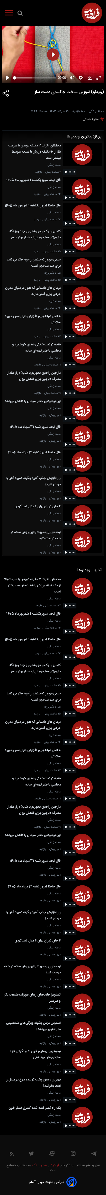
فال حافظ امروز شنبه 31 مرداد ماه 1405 (34, 452)
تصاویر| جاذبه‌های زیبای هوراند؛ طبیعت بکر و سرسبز (32, 998)
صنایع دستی (91, 119)
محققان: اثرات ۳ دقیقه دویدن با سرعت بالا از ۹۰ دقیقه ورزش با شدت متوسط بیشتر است (34, 152)
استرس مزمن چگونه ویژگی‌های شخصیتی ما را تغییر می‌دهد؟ (33, 1026)
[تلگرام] (93, 1155)
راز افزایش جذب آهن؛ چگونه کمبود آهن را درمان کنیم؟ (33, 481)
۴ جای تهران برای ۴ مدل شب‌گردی (37, 506)
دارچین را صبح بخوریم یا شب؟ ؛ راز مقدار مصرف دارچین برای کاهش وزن (34, 376)
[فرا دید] (92, 13)
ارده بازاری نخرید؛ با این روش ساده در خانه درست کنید (36, 535)
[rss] (12, 1154)
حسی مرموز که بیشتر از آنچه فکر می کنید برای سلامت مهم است (34, 263)
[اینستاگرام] (73, 1154)
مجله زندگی (54, 165)
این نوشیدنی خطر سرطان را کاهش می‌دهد (33, 401)
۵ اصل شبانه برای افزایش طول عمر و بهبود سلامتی (33, 319)
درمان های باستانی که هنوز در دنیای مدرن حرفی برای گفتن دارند (33, 291)
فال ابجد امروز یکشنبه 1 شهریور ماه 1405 (33, 180)
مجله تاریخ (54, 301)
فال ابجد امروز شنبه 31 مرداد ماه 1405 (35, 427)
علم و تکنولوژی (52, 273)
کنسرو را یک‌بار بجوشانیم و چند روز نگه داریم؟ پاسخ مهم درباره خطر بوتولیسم (35, 234)
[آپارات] (52, 1154)
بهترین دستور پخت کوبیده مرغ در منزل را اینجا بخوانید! (33, 1083)
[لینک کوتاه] (6, 93)
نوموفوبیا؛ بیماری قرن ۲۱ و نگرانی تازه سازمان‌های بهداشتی (35, 1054)
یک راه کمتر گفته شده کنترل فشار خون (34, 1108)
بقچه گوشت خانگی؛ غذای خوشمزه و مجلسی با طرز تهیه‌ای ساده (36, 348)
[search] (20, 14)
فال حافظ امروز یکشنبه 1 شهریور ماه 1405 (33, 205)
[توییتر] (31, 1155)
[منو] (9, 14)
